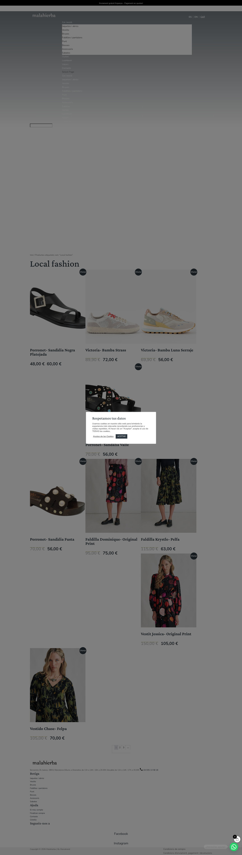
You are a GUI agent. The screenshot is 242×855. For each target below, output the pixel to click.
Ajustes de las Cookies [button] (103, 436)
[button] (234, 847)
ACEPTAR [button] (121, 436)
